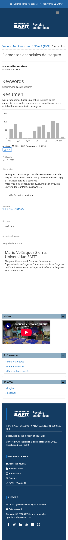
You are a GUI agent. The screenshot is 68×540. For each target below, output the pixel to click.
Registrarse (47, 4)
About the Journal (17, 463)
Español (34, 4)
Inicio (5, 46)
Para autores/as (15, 366)
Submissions (15, 473)
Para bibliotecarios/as (18, 371)
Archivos (18, 46)
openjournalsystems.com (18, 517)
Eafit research (15, 509)
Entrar (59, 4)
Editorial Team (16, 468)
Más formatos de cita (20, 195)
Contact (13, 478)
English (11, 388)
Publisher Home (20, 4)
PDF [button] (8, 149)
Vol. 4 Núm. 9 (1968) (38, 46)
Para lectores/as (15, 361)
